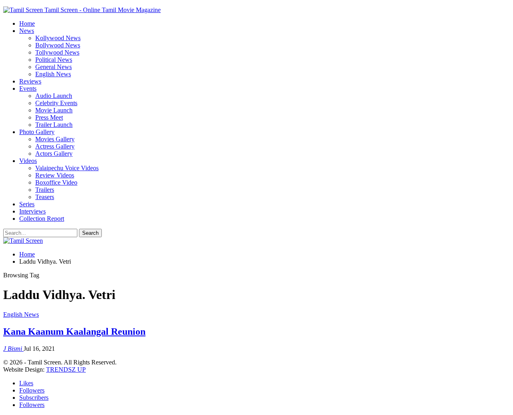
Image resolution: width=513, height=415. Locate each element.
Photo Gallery (37, 131)
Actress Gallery (55, 146)
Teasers (44, 196)
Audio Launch (53, 95)
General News (53, 66)
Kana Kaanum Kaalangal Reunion (74, 331)
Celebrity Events (56, 103)
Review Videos (54, 175)
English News (53, 74)
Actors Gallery (54, 153)
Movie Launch (54, 110)
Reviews (30, 81)
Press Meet (49, 117)
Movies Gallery (55, 139)
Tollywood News (57, 52)
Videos (28, 160)
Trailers (44, 189)
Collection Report (41, 218)
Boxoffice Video (56, 182)
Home (27, 23)
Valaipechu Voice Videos (67, 168)
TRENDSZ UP (66, 369)
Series (26, 204)
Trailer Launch (54, 124)
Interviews (32, 211)
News (26, 30)
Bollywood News (57, 45)
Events (27, 88)
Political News (53, 59)
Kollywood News (58, 38)
